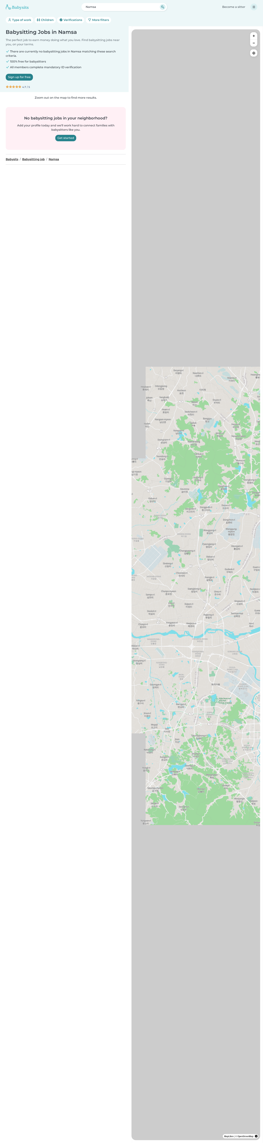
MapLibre (229, 1136)
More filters (100, 20)
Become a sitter (233, 7)
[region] (196, 584)
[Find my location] (253, 53)
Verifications (72, 20)
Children (47, 20)
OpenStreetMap (245, 1136)
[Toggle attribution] (256, 1136)
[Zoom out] (253, 43)
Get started (65, 138)
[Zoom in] (253, 35)
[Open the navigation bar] (253, 7)
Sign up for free (19, 77)
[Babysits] (17, 7)
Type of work (21, 20)
